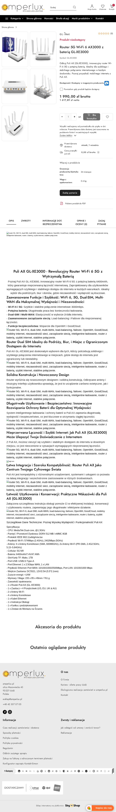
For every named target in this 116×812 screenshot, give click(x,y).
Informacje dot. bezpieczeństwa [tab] (52, 222)
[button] (82, 18)
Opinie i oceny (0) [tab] (81, 222)
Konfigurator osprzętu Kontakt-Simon (20, 763)
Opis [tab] (11, 220)
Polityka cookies (11, 738)
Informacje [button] (9, 720)
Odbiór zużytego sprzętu (15, 753)
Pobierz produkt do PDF (75, 203)
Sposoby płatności (12, 732)
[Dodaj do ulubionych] (107, 116)
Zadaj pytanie (70, 192)
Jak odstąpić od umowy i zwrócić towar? (80, 727)
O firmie (65, 679)
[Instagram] (10, 712)
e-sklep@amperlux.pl (12, 699)
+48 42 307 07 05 (12, 704)
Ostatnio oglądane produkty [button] (58, 647)
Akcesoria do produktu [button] (58, 626)
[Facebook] (5, 712)
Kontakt (64, 695)
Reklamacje (66, 732)
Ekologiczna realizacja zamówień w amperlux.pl (84, 689)
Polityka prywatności (12, 743)
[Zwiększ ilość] (74, 116)
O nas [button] (64, 672)
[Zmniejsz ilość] (62, 116)
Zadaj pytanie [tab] (101, 222)
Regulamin (8, 748)
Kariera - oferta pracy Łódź (74, 684)
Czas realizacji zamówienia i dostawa (21, 727)
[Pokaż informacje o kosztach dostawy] (98, 152)
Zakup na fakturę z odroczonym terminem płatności (27, 758)
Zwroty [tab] (26, 220)
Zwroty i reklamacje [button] (73, 720)
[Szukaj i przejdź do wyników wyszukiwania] (74, 7)
